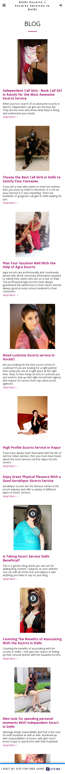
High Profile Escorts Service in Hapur (32, 447)
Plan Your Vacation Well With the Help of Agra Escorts (29, 265)
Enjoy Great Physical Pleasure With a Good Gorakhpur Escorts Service (32, 478)
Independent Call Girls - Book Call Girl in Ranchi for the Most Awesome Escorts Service (32, 94)
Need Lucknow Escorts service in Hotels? (29, 357)
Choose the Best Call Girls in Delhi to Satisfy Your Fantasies (31, 179)
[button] (4, 5)
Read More (9, 117)
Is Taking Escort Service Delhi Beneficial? (26, 558)
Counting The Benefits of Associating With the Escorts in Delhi (32, 641)
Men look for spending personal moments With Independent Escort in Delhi (31, 722)
